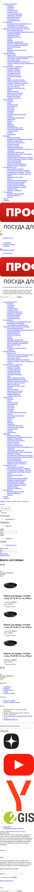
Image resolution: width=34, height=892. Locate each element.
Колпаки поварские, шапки (15, 193)
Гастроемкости (8, 22)
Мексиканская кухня (13, 75)
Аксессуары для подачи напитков (17, 58)
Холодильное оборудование (15, 118)
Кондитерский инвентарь (15, 30)
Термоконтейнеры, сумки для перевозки (19, 154)
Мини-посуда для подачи (15, 93)
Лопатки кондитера (13, 35)
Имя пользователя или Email (9, 868)
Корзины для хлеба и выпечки (16, 50)
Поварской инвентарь (14, 17)
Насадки (10, 48)
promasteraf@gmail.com (11, 719)
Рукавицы (10, 52)
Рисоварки (10, 111)
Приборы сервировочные (15, 147)
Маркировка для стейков (15, 177)
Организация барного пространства (18, 61)
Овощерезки (11, 126)
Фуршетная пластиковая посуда (17, 164)
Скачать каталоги (9, 693)
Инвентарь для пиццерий (15, 42)
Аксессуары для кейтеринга (16, 142)
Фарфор (9, 89)
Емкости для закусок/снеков (16, 80)
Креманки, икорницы (14, 70)
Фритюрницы (11, 134)
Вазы (8, 78)
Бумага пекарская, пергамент (16, 185)
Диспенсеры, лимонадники (15, 152)
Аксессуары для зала (13, 60)
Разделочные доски (13, 19)
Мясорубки (10, 108)
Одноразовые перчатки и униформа (18, 170)
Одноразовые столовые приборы (17, 180)
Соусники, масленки (13, 71)
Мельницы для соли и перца (16, 88)
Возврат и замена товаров (12, 702)
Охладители (11, 109)
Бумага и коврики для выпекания (17, 45)
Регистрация (10, 250)
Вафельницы (11, 119)
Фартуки (10, 197)
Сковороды (10, 9)
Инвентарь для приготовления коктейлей (20, 56)
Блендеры (10, 101)
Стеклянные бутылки (13, 73)
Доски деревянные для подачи (16, 81)
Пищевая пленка (12, 188)
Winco (8, 526)
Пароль (3, 874)
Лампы (9, 122)
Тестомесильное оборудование (16, 114)
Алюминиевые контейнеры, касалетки (19, 174)
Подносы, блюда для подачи (16, 85)
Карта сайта (7, 826)
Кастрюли (10, 5)
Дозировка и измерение (14, 15)
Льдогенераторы (12, 106)
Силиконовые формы (13, 33)
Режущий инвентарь (13, 20)
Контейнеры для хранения (15, 25)
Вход (14, 877)
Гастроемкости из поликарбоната (17, 27)
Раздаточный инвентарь (14, 14)
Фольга (9, 179)
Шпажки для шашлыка (14, 190)
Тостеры (9, 132)
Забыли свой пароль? (6, 880)
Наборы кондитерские (14, 37)
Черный (8, 538)
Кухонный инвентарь (10, 4)
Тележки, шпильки (13, 144)
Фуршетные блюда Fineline (15, 184)
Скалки (9, 38)
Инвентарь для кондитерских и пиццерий (17, 28)
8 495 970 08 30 (21, 716)
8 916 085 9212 (11, 716)
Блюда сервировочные (14, 162)
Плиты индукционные (14, 160)
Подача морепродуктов (14, 94)
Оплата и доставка (9, 244)
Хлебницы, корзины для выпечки (17, 83)
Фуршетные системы (13, 155)
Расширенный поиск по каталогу (14, 828)
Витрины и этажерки (13, 137)
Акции (6, 198)
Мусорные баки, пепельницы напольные (20, 157)
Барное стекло (11, 55)
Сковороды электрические (15, 129)
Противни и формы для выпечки (17, 43)
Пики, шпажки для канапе (15, 169)
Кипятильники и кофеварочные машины (20, 139)
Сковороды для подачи (14, 98)
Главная (2, 501)
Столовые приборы (13, 68)
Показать (4, 554)
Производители (8, 690)
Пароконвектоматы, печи (15, 127)
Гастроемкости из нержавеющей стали (19, 23)
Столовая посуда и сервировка (13, 66)
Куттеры (10, 121)
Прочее (9, 175)
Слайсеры (10, 113)
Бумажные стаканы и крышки (16, 182)
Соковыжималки (12, 131)
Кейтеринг (7, 136)
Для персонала (8, 192)
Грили (9, 103)
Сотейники (10, 7)
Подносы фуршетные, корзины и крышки (20, 159)
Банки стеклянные (13, 91)
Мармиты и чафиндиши (14, 141)
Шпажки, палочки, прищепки (16, 165)
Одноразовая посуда (10, 167)
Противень (9, 519)
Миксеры (10, 124)
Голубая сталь (10, 545)
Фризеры (10, 116)
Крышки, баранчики (13, 96)
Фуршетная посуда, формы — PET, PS (19, 172)
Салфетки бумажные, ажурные (16, 187)
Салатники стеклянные (14, 76)
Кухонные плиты (12, 104)
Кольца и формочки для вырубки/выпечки (20, 32)
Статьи (6, 691)
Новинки (6, 200)
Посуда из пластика (13, 86)
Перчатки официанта (13, 195)
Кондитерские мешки (14, 47)
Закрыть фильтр (5, 555)
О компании (7, 242)
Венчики (10, 40)
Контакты (7, 246)
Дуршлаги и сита (12, 12)
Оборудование (8, 99)
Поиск (19, 297)
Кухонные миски (12, 10)
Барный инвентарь (9, 53)
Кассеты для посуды (13, 146)
